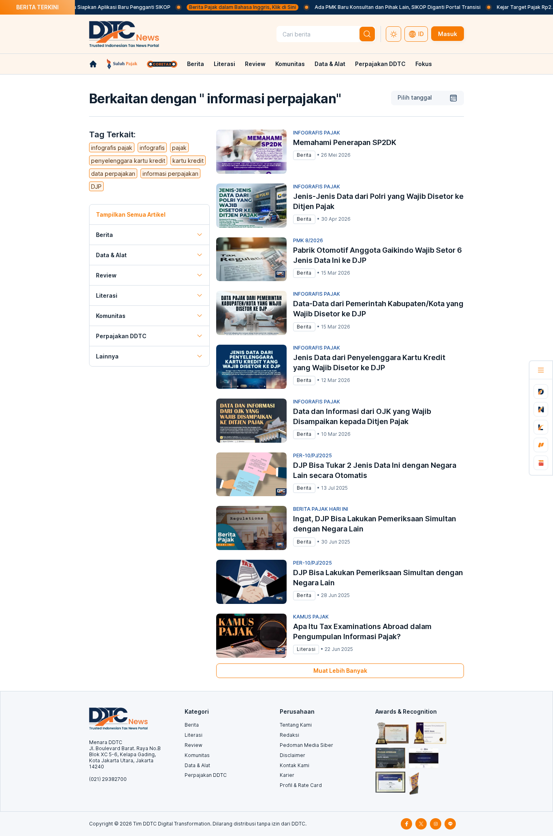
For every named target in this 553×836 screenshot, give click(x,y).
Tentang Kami (296, 725)
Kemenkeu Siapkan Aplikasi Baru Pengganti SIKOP (97, 7)
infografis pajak (111, 147)
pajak (179, 147)
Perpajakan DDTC (380, 63)
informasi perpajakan (170, 173)
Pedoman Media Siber (306, 745)
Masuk (447, 33)
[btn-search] (367, 34)
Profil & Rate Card (301, 785)
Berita (195, 63)
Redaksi (289, 735)
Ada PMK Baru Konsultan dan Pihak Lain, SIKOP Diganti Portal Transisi (384, 7)
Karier (287, 775)
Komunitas (290, 63)
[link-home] (93, 64)
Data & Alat (330, 63)
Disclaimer (292, 755)
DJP (96, 186)
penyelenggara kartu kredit (128, 160)
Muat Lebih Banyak (340, 670)
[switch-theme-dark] (393, 34)
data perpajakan (113, 173)
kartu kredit (188, 160)
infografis (152, 147)
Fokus (423, 63)
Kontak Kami (294, 765)
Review (255, 63)
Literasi (224, 63)
